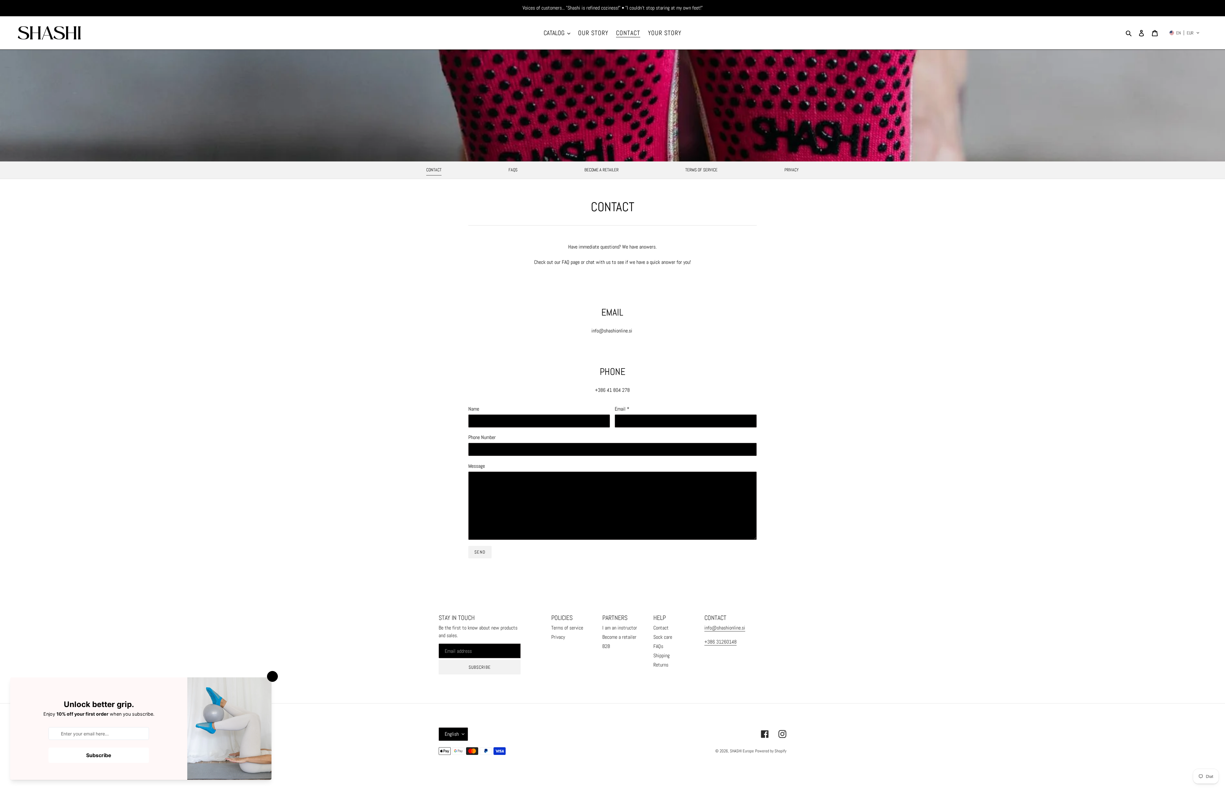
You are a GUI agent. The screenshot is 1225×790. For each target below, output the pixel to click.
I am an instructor (619, 627)
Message (476, 466)
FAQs (513, 170)
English (452, 734)
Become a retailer (601, 170)
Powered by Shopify (770, 751)
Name (473, 409)
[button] (1184, 33)
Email (622, 409)
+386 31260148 (720, 641)
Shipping (661, 655)
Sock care (662, 637)
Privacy (791, 170)
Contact (434, 170)
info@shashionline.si (724, 627)
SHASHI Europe (742, 751)
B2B (606, 646)
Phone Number (482, 437)
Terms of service (701, 170)
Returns (660, 664)
